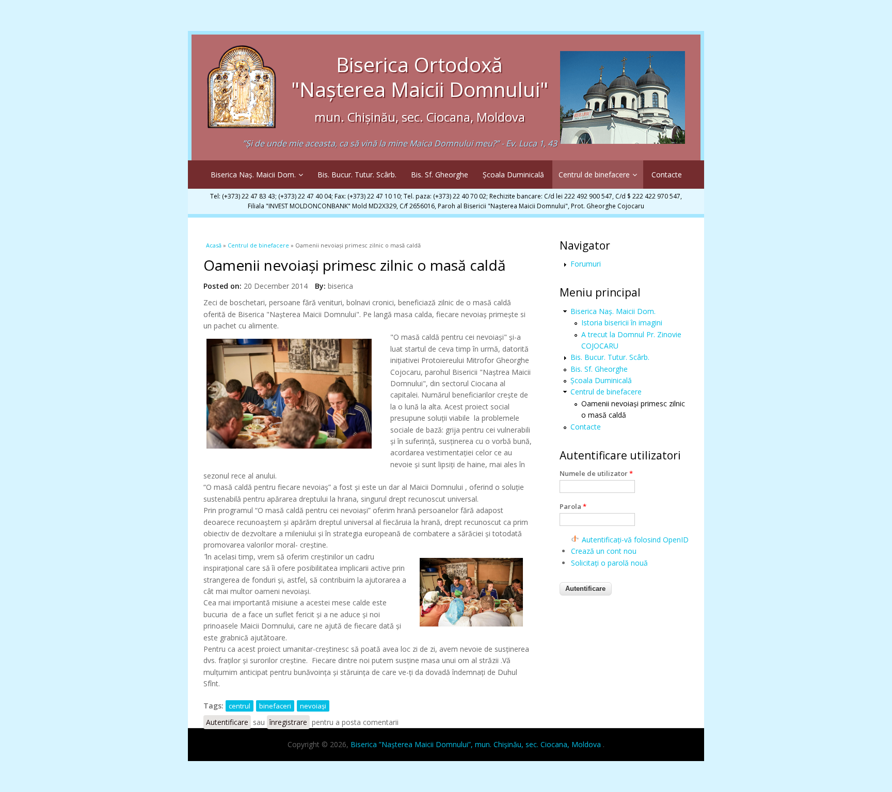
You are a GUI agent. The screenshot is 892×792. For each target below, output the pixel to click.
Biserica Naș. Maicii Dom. (253, 174)
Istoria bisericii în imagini (621, 322)
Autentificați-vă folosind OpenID (635, 539)
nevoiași (313, 706)
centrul (239, 706)
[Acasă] (241, 120)
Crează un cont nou (603, 551)
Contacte (666, 174)
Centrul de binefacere (594, 174)
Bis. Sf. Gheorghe (439, 174)
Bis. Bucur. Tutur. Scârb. (356, 174)
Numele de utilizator (596, 473)
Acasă (213, 245)
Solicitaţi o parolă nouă (609, 563)
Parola (573, 506)
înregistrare (288, 722)
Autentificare (227, 722)
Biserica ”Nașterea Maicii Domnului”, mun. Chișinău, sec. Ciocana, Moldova (477, 744)
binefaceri (275, 706)
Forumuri (585, 264)
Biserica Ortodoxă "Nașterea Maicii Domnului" (419, 88)
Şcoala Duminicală (513, 174)
